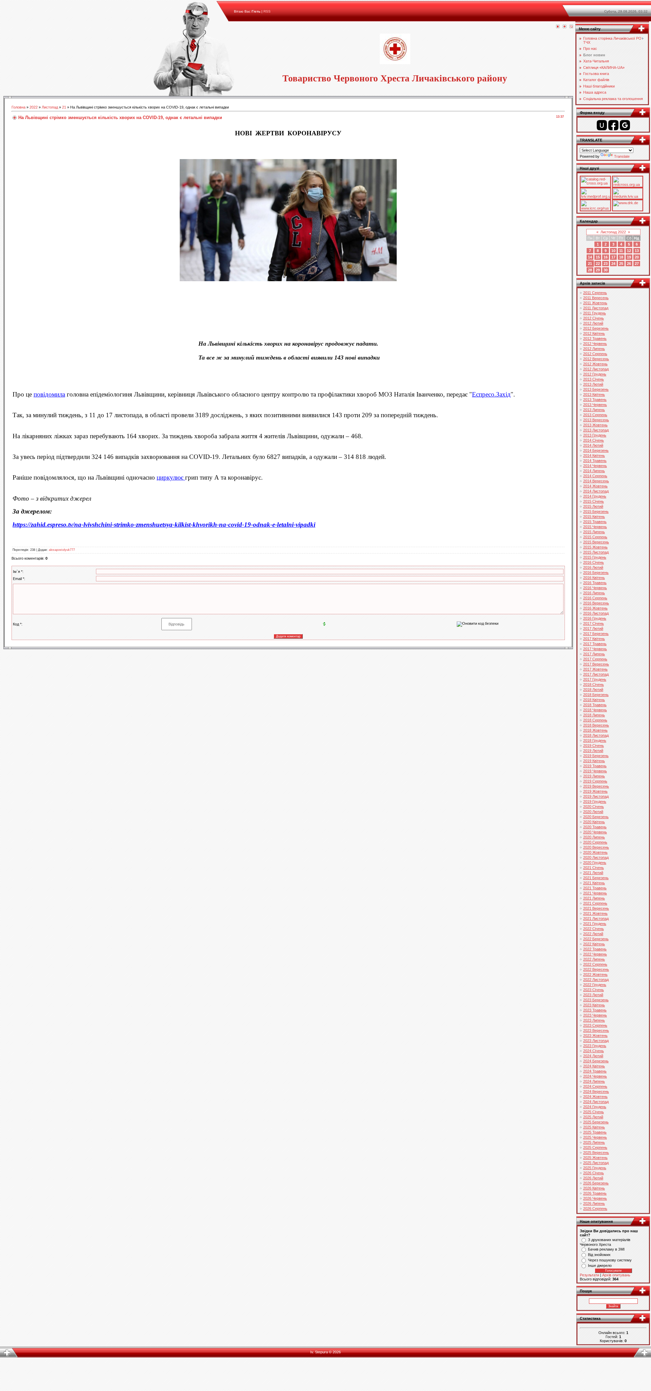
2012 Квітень (594, 333)
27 (637, 264)
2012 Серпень (595, 354)
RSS (267, 11)
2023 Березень (596, 1000)
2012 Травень (595, 338)
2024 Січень (593, 1051)
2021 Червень (595, 893)
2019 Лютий (593, 751)
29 (598, 270)
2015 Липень (594, 532)
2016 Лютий (593, 567)
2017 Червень (595, 649)
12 (629, 251)
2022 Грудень (594, 985)
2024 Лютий (593, 1056)
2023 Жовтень (595, 1035)
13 (637, 251)
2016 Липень (594, 593)
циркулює (171, 477)
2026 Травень (595, 1193)
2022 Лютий (593, 934)
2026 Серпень (595, 1208)
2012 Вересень (596, 359)
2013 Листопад (596, 430)
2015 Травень (595, 522)
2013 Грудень (594, 435)
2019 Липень (594, 776)
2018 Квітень (594, 700)
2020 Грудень (594, 863)
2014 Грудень (594, 496)
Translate (622, 156)
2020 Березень (596, 817)
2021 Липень (594, 898)
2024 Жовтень (595, 1097)
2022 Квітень (594, 944)
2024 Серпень (595, 1086)
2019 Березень (596, 756)
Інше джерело (600, 1265)
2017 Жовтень (595, 669)
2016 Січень (593, 562)
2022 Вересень (596, 969)
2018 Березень (596, 695)
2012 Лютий (593, 323)
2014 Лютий (593, 445)
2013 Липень (594, 410)
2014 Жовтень (595, 486)
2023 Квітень (594, 1005)
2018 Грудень (594, 740)
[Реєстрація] (564, 27)
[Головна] (557, 27)
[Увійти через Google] (625, 125)
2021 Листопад (596, 918)
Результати (589, 1275)
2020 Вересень (596, 847)
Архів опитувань (616, 1275)
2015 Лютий (593, 506)
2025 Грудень (594, 1168)
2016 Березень (596, 573)
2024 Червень (595, 1076)
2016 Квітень (594, 578)
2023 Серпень (595, 1025)
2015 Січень (593, 501)
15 (598, 257)
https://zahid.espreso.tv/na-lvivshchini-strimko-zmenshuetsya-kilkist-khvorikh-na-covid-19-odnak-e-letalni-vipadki (164, 524)
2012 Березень (596, 328)
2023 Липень (594, 1020)
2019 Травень (595, 766)
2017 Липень (594, 654)
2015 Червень (595, 527)
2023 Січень (593, 990)
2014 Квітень (594, 455)
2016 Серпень (595, 598)
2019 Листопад (596, 796)
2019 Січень (593, 745)
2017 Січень (593, 623)
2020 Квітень (594, 822)
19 (629, 257)
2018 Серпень (595, 720)
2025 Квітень (594, 1127)
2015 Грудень (594, 557)
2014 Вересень (596, 481)
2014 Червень (595, 466)
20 (637, 257)
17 (613, 257)
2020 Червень (595, 832)
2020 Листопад (596, 857)
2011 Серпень (595, 293)
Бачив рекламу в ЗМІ (606, 1249)
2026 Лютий (593, 1178)
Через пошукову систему (610, 1260)
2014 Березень (596, 450)
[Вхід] (571, 27)
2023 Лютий (593, 995)
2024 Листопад (596, 1102)
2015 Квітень (594, 517)
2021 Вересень (596, 908)
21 (64, 107)
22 (598, 264)
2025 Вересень (596, 1153)
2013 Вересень (596, 420)
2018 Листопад (596, 735)
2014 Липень (594, 471)
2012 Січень (593, 318)
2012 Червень (595, 344)
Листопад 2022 (613, 232)
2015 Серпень (595, 537)
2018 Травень (595, 705)
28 (590, 270)
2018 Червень (595, 710)
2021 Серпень (595, 903)
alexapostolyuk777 (62, 550)
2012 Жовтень (595, 364)
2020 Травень (595, 827)
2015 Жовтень (595, 547)
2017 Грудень (594, 679)
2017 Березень (596, 634)
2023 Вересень (596, 1030)
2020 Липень (594, 837)
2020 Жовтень (595, 852)
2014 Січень (593, 440)
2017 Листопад (596, 674)
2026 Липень (594, 1203)
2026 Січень (593, 1173)
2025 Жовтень (595, 1158)
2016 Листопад (596, 613)
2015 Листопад (596, 552)
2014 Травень (595, 461)
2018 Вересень (596, 725)
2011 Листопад (595, 308)
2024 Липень (594, 1081)
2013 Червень (595, 405)
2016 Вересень (596, 603)
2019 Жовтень (595, 791)
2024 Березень (596, 1061)
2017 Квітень (594, 639)
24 (613, 264)
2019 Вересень (596, 786)
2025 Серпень (595, 1147)
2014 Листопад (596, 491)
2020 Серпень (595, 842)
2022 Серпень (595, 964)
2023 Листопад (596, 1041)
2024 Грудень (594, 1107)
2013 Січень (593, 379)
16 (606, 257)
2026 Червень (595, 1198)
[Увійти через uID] (602, 125)
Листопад (50, 107)
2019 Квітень (594, 761)
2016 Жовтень (595, 608)
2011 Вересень (596, 298)
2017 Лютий (593, 628)
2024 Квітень (594, 1066)
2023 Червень (595, 1015)
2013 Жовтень (595, 425)
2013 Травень (595, 400)
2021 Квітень (594, 883)
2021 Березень (596, 878)
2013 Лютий (593, 384)
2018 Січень (593, 684)
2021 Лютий (593, 873)
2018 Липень (594, 715)
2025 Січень (593, 1112)
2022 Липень (594, 959)
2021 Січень (593, 868)
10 (613, 251)
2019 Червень (595, 771)
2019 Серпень (595, 781)
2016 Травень (595, 583)
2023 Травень (595, 1010)
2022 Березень (596, 939)
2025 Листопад (596, 1163)
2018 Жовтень (595, 730)
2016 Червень (595, 588)
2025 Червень (595, 1137)
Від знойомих (599, 1255)
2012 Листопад (596, 369)
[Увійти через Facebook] (613, 125)
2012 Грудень (594, 374)
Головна (18, 107)
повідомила (49, 394)
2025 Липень (594, 1142)
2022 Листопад (596, 980)
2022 (33, 107)
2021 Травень (595, 888)
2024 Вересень (596, 1091)
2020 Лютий (593, 812)
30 (606, 270)
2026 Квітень (594, 1188)
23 (606, 264)
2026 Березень (596, 1183)
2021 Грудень (594, 924)
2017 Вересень (596, 664)
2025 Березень (596, 1122)
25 (621, 264)
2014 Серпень (595, 476)
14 (590, 257)
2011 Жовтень (595, 303)
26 (629, 264)
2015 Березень (596, 511)
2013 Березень (596, 389)
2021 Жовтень (595, 913)
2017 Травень (595, 644)
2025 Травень (595, 1132)
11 (621, 251)
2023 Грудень (594, 1046)
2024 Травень (595, 1071)
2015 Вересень (596, 542)
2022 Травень (595, 949)
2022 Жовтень (595, 974)
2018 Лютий (593, 690)
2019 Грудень (594, 801)
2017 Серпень (595, 659)
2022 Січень (593, 929)
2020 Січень (593, 807)
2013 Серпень (595, 415)
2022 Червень (595, 954)
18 (621, 257)
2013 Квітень (594, 394)
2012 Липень (594, 349)
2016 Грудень (594, 618)
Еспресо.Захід (491, 394)
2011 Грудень (594, 313)
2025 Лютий (593, 1117)
